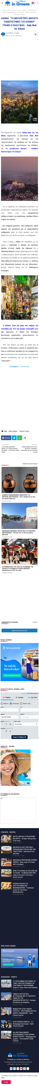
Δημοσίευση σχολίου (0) (19, 630)
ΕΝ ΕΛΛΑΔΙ (25, 367)
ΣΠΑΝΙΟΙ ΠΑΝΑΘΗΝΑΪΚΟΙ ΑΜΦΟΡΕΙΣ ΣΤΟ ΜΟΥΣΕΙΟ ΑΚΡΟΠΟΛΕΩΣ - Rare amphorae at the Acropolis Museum (18, 496)
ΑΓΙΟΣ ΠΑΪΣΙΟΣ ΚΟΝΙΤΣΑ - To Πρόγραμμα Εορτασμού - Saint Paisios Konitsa (23, 1024)
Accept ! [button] (6, 1082)
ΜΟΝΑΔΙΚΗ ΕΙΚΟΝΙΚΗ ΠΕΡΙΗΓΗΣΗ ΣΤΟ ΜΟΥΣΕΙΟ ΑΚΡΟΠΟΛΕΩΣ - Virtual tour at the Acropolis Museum (18, 532)
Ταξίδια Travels (16, 10)
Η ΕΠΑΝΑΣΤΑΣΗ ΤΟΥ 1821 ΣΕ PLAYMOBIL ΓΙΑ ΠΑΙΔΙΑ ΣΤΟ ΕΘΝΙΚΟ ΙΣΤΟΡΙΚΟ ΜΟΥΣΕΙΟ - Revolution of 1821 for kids (17, 568)
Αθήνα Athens (13, 431)
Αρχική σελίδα (7, 10)
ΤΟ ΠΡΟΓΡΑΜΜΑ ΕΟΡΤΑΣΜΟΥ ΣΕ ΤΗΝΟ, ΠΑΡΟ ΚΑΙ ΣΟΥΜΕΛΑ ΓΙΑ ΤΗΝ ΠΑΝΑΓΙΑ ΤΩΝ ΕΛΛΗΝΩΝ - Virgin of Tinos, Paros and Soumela (25, 984)
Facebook (7, 438)
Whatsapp (19, 437)
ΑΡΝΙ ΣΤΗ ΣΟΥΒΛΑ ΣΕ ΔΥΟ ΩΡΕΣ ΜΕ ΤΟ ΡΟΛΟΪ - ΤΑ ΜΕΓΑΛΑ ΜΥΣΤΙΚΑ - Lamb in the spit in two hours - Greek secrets (25, 874)
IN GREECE (14, 367)
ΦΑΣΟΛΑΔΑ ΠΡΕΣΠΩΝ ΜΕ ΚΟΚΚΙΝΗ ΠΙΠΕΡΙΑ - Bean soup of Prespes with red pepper (25, 862)
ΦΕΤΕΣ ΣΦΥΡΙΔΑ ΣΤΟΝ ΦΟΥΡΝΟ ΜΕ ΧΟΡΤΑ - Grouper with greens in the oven (24, 839)
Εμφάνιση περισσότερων (30, 463)
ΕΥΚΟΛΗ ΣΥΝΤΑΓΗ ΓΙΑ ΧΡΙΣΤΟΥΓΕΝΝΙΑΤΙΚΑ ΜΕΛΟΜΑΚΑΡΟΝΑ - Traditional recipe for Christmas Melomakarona (23, 888)
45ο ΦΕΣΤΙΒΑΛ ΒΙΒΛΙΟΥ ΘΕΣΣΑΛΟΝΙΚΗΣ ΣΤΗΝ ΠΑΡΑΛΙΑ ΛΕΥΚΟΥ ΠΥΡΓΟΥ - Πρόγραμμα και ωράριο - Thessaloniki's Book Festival (24, 1036)
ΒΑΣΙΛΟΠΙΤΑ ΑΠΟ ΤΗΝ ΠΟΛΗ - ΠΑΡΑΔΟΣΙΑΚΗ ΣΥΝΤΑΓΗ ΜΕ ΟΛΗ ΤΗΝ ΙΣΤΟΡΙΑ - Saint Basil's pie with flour (24, 850)
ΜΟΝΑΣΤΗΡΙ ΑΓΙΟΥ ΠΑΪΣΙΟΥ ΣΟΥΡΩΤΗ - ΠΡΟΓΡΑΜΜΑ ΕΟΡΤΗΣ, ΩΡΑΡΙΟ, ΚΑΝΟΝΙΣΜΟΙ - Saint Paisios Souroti (25, 1012)
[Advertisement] (19, 598)
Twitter (14, 437)
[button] (37, 3)
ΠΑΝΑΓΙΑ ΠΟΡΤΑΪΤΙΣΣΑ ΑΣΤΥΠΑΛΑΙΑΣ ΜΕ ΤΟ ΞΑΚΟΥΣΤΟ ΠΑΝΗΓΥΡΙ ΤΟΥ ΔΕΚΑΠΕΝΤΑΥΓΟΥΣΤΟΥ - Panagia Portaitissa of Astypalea (24, 998)
